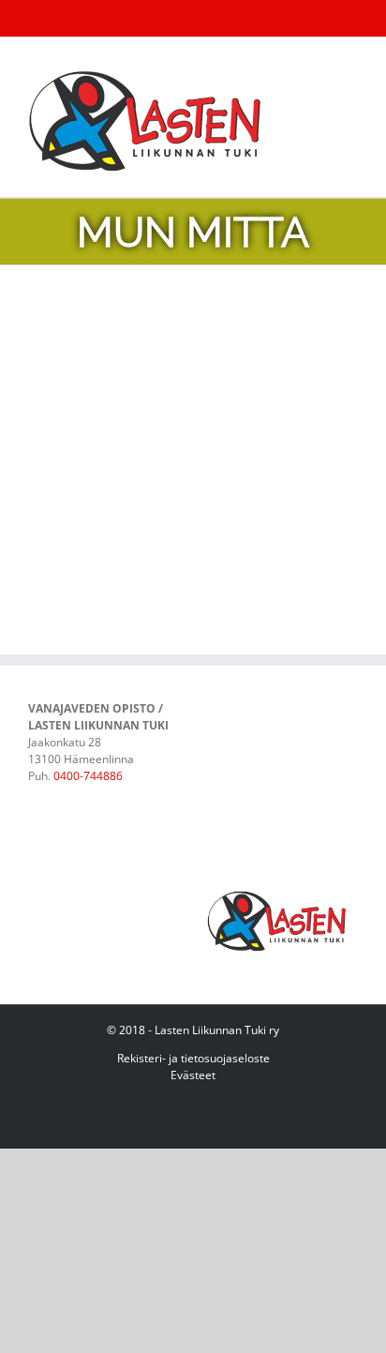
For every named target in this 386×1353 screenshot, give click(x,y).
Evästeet (193, 1075)
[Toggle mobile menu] (350, 66)
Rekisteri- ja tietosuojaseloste (193, 1058)
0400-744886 (88, 776)
